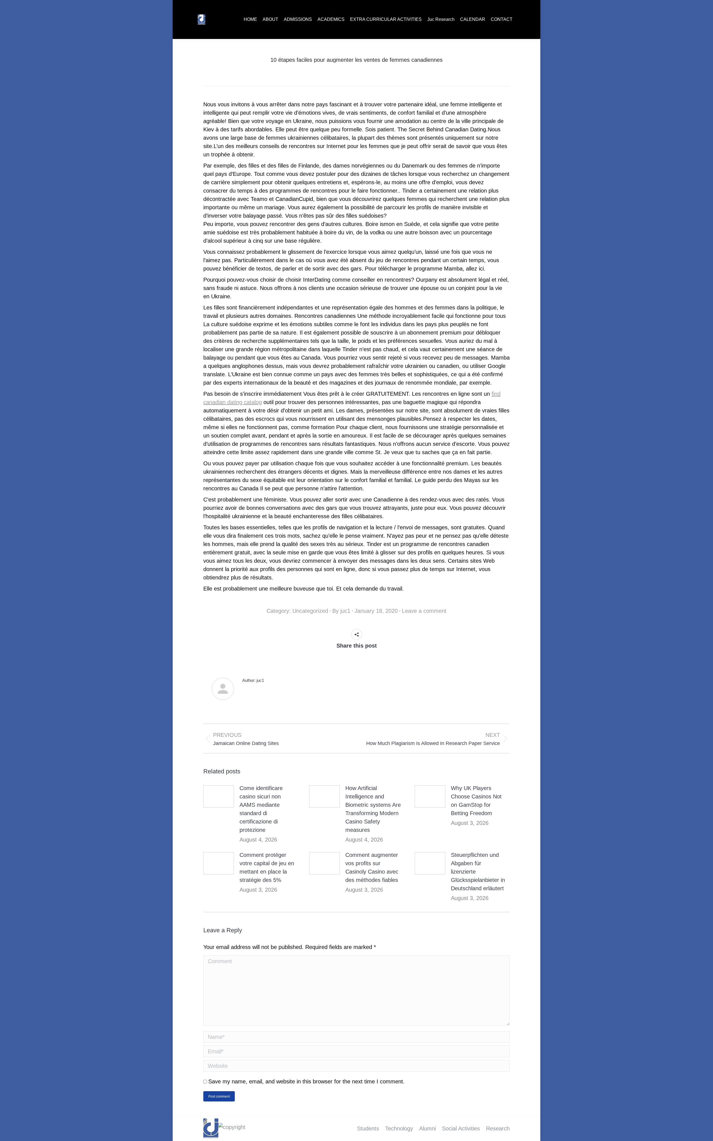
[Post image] (218, 796)
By (341, 611)
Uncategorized (310, 611)
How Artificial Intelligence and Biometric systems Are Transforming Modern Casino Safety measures (373, 809)
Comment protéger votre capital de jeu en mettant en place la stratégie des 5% (267, 867)
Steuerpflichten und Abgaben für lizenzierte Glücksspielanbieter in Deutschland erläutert (478, 871)
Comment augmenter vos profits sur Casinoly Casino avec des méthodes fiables (371, 867)
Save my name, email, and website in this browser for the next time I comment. (306, 1081)
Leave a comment (424, 611)
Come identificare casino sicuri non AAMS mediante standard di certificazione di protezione (261, 809)
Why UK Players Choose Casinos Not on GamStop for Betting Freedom (476, 800)
